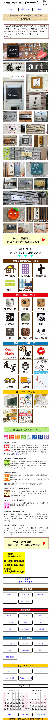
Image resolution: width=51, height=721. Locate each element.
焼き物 (25, 622)
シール (25, 671)
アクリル (10, 622)
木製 (25, 615)
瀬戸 (41, 622)
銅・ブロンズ (25, 629)
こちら (16, 454)
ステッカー (10, 671)
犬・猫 (41, 643)
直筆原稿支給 (25, 650)
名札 (41, 671)
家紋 (10, 650)
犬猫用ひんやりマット (25, 678)
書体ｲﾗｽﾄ (41, 9)
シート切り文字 (41, 629)
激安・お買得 (10, 657)
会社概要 (25, 715)
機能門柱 (41, 594)
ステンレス (10, 615)
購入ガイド (25, 9)
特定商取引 (41, 715)
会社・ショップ (25, 601)
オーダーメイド (10, 643)
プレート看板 (10, 678)
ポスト (10, 601)
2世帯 (41, 650)
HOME (10, 9)
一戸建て (10, 594)
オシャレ (25, 643)
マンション (25, 594)
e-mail (10, 715)
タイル (41, 615)
